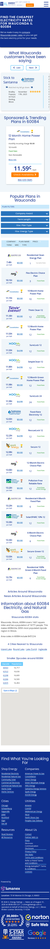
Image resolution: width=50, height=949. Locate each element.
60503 (5, 668)
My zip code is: (23, 2)
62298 (5, 675)
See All (4, 823)
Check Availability (24, 174)
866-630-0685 (25, 179)
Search (30, 5)
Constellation (30, 776)
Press (27, 840)
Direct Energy (30, 779)
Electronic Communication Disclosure (31, 846)
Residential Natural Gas (11, 776)
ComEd (28, 808)
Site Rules (29, 854)
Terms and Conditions (34, 857)
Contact (28, 834)
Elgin (3, 820)
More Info (12, 160)
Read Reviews (7, 834)
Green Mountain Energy (35, 782)
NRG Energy (30, 785)
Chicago (4, 805)
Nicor (27, 814)
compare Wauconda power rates (15, 34)
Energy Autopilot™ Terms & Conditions (35, 867)
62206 (5, 679)
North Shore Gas (32, 817)
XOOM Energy (31, 794)
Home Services (7, 791)
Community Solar (8, 779)
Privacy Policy (30, 851)
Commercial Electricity (10, 782)
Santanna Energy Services (35, 788)
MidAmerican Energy (33, 811)
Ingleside (42, 649)
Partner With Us (31, 837)
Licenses (28, 871)
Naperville (5, 811)
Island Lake (6, 649)
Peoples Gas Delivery (34, 820)
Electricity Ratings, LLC (29, 907)
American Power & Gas (34, 773)
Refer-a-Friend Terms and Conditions (34, 861)
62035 (5, 683)
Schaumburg (6, 808)
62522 (5, 671)
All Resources (7, 837)
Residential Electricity (10, 773)
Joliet (3, 814)
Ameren (28, 805)
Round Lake (18, 649)
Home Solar (6, 788)
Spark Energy (30, 791)
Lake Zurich (31, 649)
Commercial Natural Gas (11, 785)
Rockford (5, 817)
